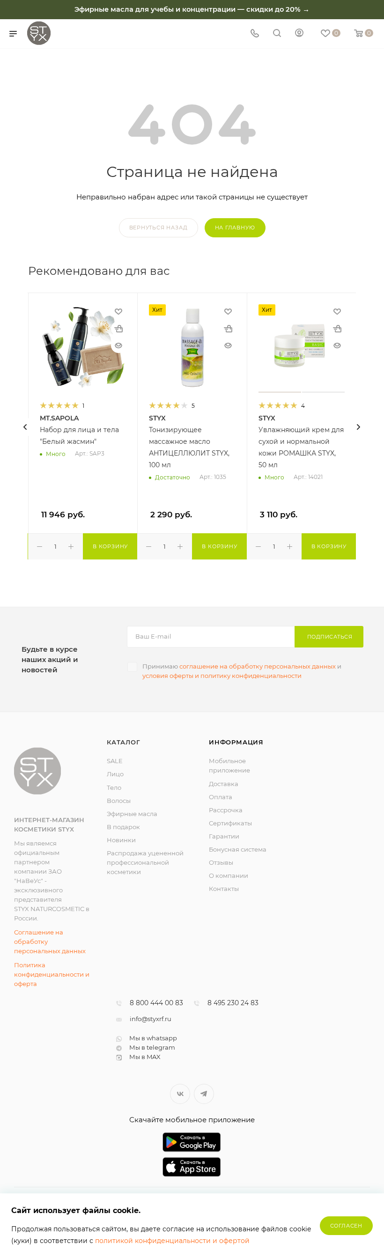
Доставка (223, 783)
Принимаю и (241, 670)
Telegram (204, 1094)
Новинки (121, 840)
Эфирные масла (132, 813)
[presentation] (25, 427)
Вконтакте (180, 1094)
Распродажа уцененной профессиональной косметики (145, 862)
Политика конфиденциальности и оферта (51, 974)
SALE (115, 761)
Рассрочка (226, 810)
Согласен (346, 1225)
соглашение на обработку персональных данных (257, 666)
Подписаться (330, 636)
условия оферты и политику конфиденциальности (222, 675)
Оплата (220, 797)
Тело (114, 787)
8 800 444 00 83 (156, 1003)
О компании (228, 875)
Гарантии (224, 836)
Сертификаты (230, 823)
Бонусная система (237, 849)
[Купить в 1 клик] (118, 328)
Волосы (119, 800)
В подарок (123, 827)
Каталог (123, 742)
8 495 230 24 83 (232, 1003)
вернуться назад (158, 227)
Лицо (115, 774)
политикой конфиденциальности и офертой (172, 1240)
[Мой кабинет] (299, 33)
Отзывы (221, 862)
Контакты (224, 888)
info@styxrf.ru (150, 1019)
